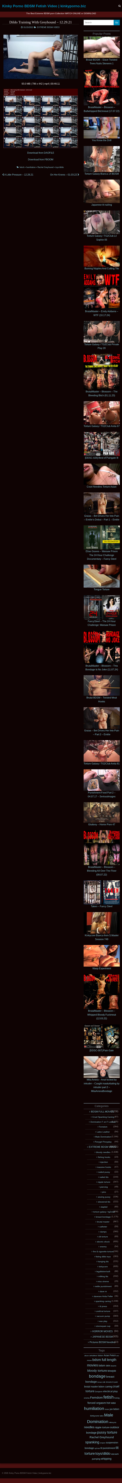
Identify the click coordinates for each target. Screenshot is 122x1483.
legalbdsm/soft (103, 1271)
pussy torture (107, 1432)
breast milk (101, 1382)
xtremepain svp (103, 1326)
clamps (103, 1232)
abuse (86, 1355)
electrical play (110, 1391)
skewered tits (104, 1202)
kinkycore (103, 1266)
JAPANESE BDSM (102, 1336)
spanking (92, 1442)
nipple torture (104, 1182)
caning (108, 1386)
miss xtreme (103, 1281)
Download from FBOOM (40, 159)
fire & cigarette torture (103, 1251)
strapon (102, 1443)
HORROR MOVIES (102, 1331)
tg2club (97, 1448)
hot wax (111, 1402)
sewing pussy (104, 1197)
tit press (103, 1306)
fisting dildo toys (103, 1256)
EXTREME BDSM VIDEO (48, 27)
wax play (103, 1321)
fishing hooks (104, 1157)
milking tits (103, 1276)
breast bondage (103, 1217)
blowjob (112, 1370)
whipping (106, 1458)
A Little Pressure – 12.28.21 (18, 174)
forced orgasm (96, 1402)
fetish (22, 167)
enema (103, 1246)
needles (89, 1427)
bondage (97, 1376)
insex (107, 1409)
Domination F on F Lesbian (103, 1122)
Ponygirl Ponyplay (103, 1142)
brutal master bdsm (94, 1386)
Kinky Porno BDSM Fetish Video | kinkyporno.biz (44, 6)
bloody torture (97, 1370)
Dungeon (99, 1391)
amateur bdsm (96, 1355)
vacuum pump (103, 1316)
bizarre (113, 1366)
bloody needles (103, 1152)
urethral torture (103, 1311)
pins (104, 1192)
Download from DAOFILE (40, 153)
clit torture (103, 1236)
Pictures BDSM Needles (102, 1342)
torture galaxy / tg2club (104, 1212)
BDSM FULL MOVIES (102, 1111)
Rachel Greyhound (45, 167)
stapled (104, 1207)
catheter (103, 1226)
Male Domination (103, 1137)
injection (104, 1162)
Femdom (103, 1127)
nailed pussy (104, 1172)
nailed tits (104, 1177)
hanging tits (103, 1261)
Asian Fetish (110, 1355)
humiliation (31, 167)
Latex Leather (103, 1132)
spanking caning (103, 1301)
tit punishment (107, 1448)
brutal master (103, 1222)
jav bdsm (114, 1409)
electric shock (103, 1241)
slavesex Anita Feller (103, 1296)
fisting (116, 1398)
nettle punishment (103, 1286)
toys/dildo (59, 167)
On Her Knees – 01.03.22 (64, 174)
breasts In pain (112, 1382)
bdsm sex (104, 1365)
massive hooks (104, 1167)
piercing (104, 1187)
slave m (103, 1291)
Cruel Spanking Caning (103, 1117)
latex (102, 1416)
